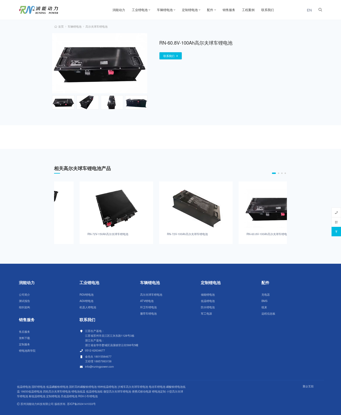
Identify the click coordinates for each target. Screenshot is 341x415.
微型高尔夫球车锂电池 (117, 391)
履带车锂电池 (148, 313)
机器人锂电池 (88, 307)
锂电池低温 (78, 391)
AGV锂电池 (86, 301)
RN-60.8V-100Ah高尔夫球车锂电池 (242, 234)
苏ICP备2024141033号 (81, 404)
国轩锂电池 (38, 387)
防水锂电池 (208, 307)
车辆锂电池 (165, 9)
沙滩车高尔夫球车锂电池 (133, 387)
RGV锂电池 (87, 294)
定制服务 (24, 344)
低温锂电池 (208, 301)
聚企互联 (308, 386)
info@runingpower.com (99, 366)
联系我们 (267, 9)
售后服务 (24, 332)
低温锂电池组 (94, 391)
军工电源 (206, 313)
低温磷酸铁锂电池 (57, 387)
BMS (264, 301)
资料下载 (24, 338)
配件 (210, 9)
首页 (61, 26)
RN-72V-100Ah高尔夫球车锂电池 (162, 234)
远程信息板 (268, 313)
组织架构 (24, 307)
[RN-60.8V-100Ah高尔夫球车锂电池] (250, 208)
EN (309, 9)
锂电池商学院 (27, 350)
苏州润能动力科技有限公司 (49, 10)
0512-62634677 (95, 350)
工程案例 (248, 9)
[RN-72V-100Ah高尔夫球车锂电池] (170, 208)
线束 (264, 307)
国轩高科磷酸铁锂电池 (83, 387)
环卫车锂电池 (148, 307)
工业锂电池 (140, 9)
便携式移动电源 (141, 391)
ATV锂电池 (147, 301)
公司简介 (24, 294)
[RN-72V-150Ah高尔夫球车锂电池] (91, 208)
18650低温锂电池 (31, 391)
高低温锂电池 (69, 396)
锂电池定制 (159, 391)
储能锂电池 (208, 294)
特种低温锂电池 (107, 387)
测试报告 (24, 301)
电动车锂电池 (157, 387)
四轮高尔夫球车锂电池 (57, 391)
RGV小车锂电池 (88, 396)
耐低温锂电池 (37, 396)
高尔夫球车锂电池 (96, 26)
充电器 (265, 294)
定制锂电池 (190, 9)
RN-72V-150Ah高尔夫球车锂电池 (82, 234)
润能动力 (118, 9)
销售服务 (229, 9)
